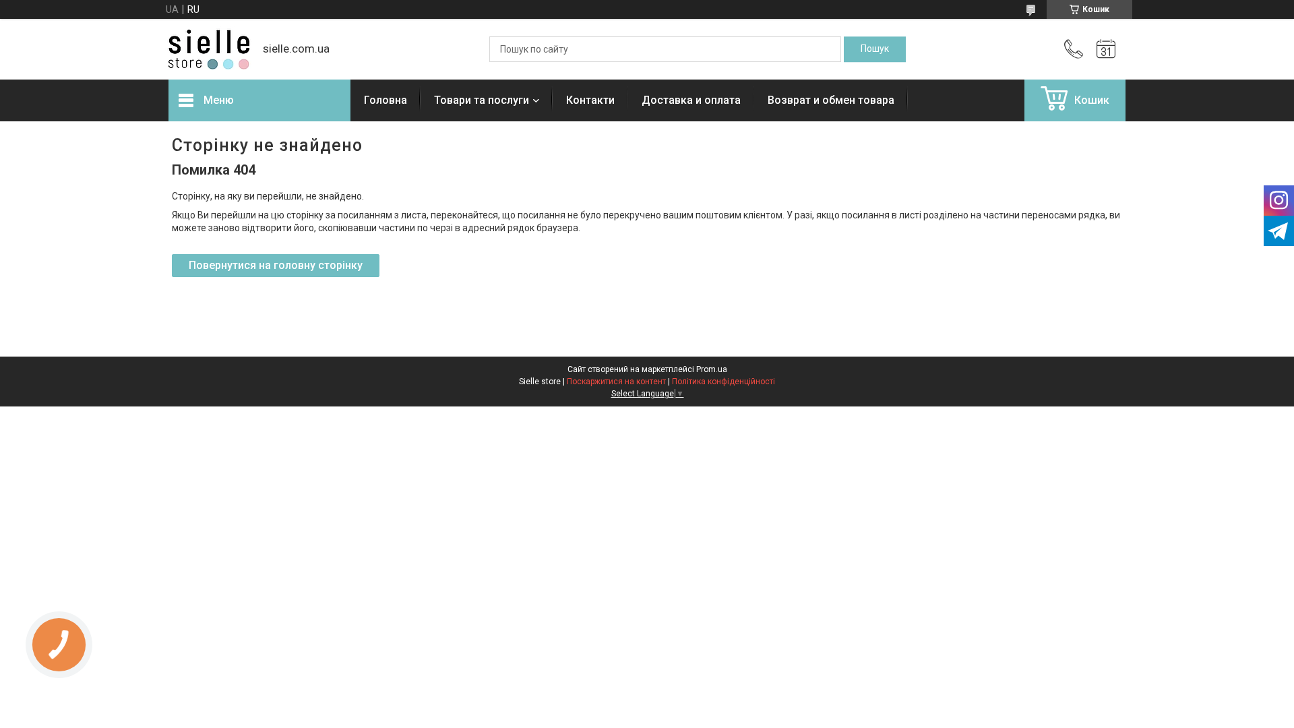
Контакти (590, 100)
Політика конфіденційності (723, 381)
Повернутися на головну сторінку (276, 265)
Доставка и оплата (691, 100)
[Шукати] (875, 49)
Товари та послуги (481, 100)
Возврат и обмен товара (831, 100)
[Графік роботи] (1106, 49)
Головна (385, 100)
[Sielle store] (209, 49)
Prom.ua (711, 369)
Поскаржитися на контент (616, 381)
